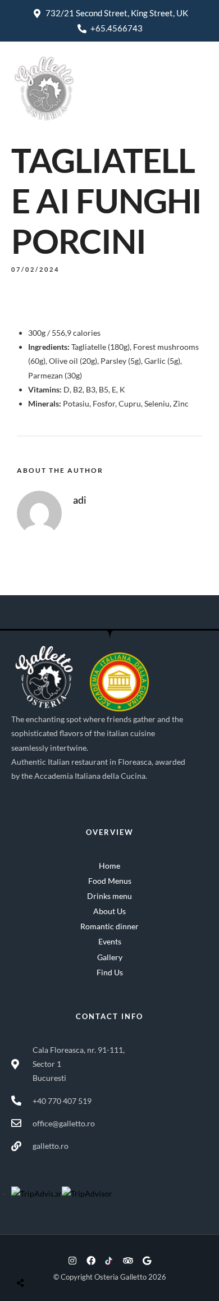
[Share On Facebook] (31, 1256)
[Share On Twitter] (49, 1256)
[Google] (147, 1261)
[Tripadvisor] (128, 1261)
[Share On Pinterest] (66, 1256)
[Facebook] (91, 1261)
